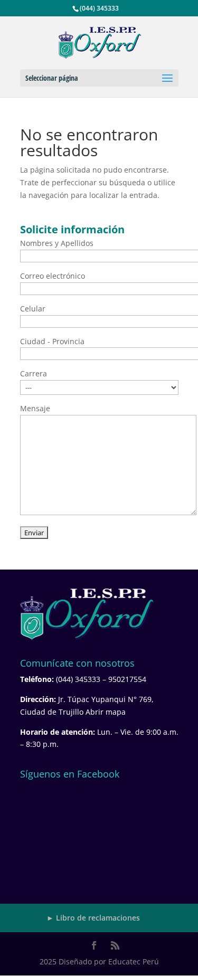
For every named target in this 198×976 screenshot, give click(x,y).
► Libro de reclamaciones (93, 918)
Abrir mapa (106, 712)
